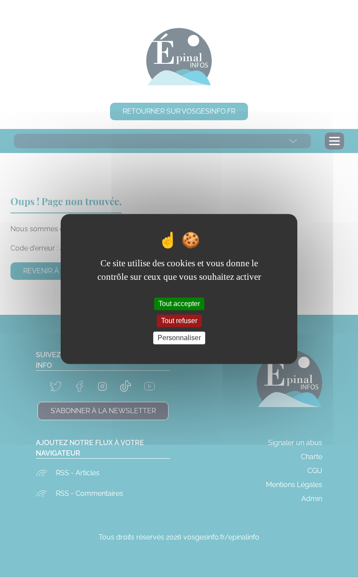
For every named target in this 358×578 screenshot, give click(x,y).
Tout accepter (179, 303)
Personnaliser (179, 337)
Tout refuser (179, 320)
